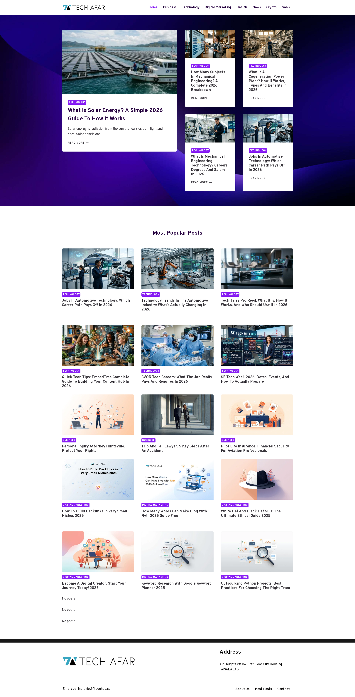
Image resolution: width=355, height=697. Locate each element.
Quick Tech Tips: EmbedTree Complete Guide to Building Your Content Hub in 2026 (95, 382)
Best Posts (263, 689)
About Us (242, 689)
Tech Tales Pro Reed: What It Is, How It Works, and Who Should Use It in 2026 (254, 303)
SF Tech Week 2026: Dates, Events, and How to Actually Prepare (255, 379)
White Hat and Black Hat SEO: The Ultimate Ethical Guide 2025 (251, 513)
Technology (191, 7)
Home (153, 7)
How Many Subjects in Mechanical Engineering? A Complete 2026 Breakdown (208, 81)
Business (170, 7)
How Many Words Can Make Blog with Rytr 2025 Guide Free (174, 513)
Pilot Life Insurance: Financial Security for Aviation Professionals (255, 448)
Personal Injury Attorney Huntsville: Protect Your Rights (93, 448)
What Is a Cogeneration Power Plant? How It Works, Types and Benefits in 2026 (268, 81)
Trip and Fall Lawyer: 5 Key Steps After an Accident (175, 448)
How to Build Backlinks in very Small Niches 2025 (94, 513)
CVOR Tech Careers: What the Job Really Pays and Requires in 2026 (176, 379)
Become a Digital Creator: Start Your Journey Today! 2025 (94, 585)
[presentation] (119, 62)
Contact (283, 689)
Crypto (271, 7)
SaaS (286, 7)
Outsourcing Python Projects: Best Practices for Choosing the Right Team (255, 585)
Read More (77, 143)
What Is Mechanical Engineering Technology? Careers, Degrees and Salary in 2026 (210, 165)
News (256, 7)
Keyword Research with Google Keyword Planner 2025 (176, 585)
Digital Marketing (218, 7)
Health (241, 7)
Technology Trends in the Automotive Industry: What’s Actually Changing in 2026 (174, 305)
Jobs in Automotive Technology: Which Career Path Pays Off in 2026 (267, 163)
